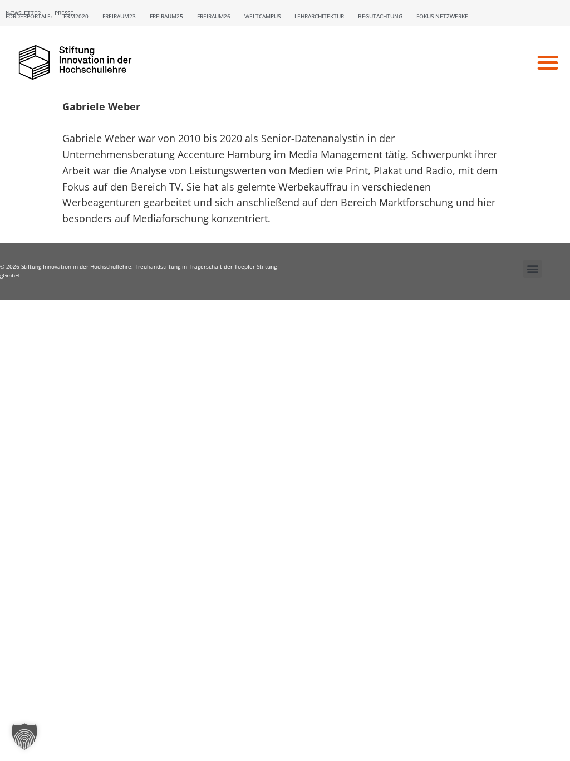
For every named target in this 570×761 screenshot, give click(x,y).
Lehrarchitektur (319, 16)
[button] (547, 62)
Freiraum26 (213, 16)
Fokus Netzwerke (442, 16)
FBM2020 (76, 16)
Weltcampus (262, 16)
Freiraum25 (166, 16)
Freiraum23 (119, 16)
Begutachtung (380, 16)
